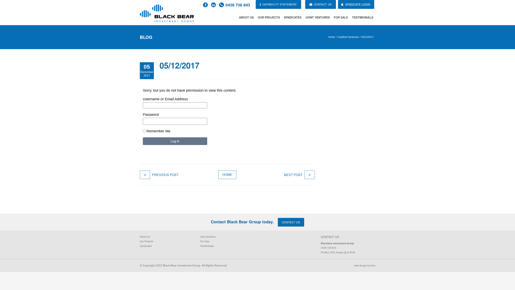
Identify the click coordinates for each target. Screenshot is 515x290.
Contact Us (291, 222)
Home (331, 37)
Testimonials (362, 17)
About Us (246, 17)
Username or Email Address (165, 99)
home (227, 174)
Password (151, 115)
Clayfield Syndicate (348, 37)
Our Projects (269, 17)
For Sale (341, 17)
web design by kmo (364, 265)
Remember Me (157, 131)
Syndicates (292, 17)
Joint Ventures (317, 17)
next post (293, 174)
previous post (165, 174)
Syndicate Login (357, 4)
